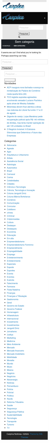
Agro (9, 151)
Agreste (10, 148)
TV (8, 427)
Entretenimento (13, 260)
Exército (10, 280)
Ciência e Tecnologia (16, 186)
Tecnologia (12, 418)
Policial (10, 392)
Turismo (10, 424)
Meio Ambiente (13, 344)
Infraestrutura (13, 315)
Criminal (10, 215)
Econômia (11, 231)
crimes (10, 212)
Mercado (11, 347)
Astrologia (11, 164)
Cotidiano (11, 209)
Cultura (10, 222)
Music (9, 366)
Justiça (10, 334)
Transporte (11, 421)
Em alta (10, 238)
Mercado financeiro (15, 350)
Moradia (10, 360)
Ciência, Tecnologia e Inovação (21, 190)
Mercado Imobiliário (15, 353)
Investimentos (13, 325)
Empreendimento (14, 247)
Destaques (12, 228)
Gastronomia (12, 299)
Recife (10, 398)
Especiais (11, 263)
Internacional (12, 318)
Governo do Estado (15, 305)
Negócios (11, 376)
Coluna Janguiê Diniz (16, 193)
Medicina (11, 341)
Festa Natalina (13, 289)
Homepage (6, 46)
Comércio (11, 199)
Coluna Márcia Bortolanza (18, 196)
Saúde (10, 405)
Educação (11, 235)
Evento (10, 273)
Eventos (10, 276)
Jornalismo (12, 331)
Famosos (11, 286)
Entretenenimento (15, 257)
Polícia (10, 389)
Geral (9, 302)
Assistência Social (15, 161)
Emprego (11, 254)
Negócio (10, 373)
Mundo (10, 363)
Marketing (11, 337)
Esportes (11, 270)
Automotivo (12, 167)
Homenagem (12, 312)
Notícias (10, 382)
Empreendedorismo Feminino (20, 244)
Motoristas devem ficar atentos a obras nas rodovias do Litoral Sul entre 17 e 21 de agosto (25, 110)
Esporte (10, 267)
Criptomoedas (13, 219)
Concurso (11, 206)
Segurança (12, 408)
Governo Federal (14, 309)
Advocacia (11, 145)
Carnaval (11, 174)
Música (10, 369)
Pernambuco (12, 386)
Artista (10, 158)
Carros (10, 177)
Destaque (11, 225)
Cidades (10, 183)
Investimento (12, 321)
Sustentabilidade (14, 414)
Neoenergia (12, 379)
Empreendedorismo (15, 241)
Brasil (9, 170)
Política (10, 395)
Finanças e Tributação (17, 296)
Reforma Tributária (15, 402)
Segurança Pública (15, 411)
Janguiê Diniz (13, 328)
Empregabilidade (14, 251)
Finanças (11, 292)
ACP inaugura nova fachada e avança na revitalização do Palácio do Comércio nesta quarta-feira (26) (25, 90)
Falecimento (12, 283)
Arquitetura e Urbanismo (18, 154)
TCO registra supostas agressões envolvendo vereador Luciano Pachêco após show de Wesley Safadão (24, 100)
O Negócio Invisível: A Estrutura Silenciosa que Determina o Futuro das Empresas (24, 132)
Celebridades (13, 180)
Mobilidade (12, 357)
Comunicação (13, 202)
